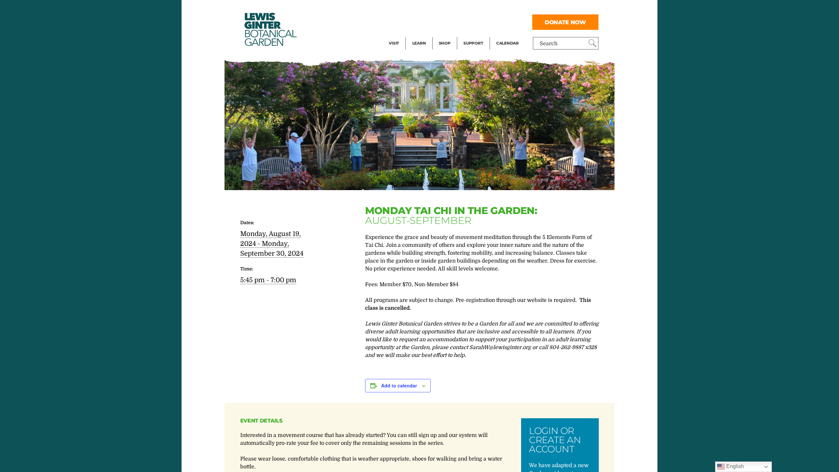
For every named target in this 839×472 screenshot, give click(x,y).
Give (469, 22)
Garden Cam (428, 22)
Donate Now (565, 22)
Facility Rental (407, 8)
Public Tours (428, 8)
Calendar (507, 43)
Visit (394, 43)
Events (397, 22)
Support (473, 43)
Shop (445, 43)
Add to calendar (399, 385)
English (734, 466)
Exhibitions (403, 35)
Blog (417, 35)
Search (548, 44)
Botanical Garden (270, 29)
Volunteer (475, 35)
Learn (419, 43)
